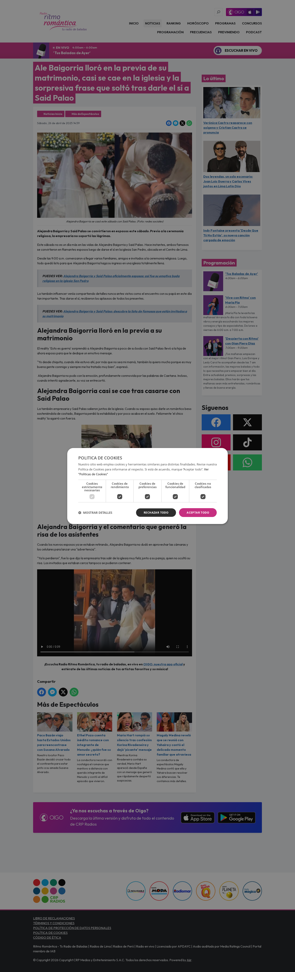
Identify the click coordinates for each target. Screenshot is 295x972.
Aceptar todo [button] (198, 512)
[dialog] (147, 486)
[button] (95, 512)
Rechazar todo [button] (156, 512)
